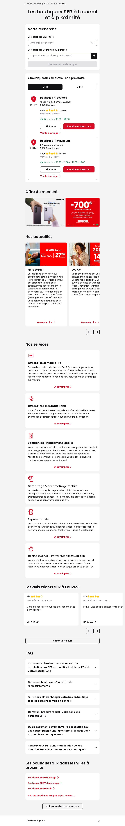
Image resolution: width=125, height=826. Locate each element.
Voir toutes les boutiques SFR (62, 806)
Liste (45, 86)
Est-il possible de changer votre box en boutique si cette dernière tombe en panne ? (58, 699)
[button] (94, 56)
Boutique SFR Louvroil (53, 97)
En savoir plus (61, 386)
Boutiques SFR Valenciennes (43, 783)
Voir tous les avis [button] (62, 640)
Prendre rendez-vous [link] (79, 126)
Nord (53, 3)
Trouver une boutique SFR (37, 3)
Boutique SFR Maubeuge (55, 141)
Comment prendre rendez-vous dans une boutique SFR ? (54, 714)
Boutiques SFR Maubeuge (42, 777)
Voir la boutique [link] (49, 133)
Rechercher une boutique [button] (62, 64)
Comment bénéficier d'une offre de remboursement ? (50, 684)
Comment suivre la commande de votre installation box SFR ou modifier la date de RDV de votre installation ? (59, 667)
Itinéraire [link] (50, 126)
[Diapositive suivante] (96, 332)
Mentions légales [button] (35, 820)
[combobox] (59, 55)
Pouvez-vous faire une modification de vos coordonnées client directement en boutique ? (57, 747)
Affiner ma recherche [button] (42, 42)
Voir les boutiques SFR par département (50, 795)
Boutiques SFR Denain (40, 788)
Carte (80, 86)
